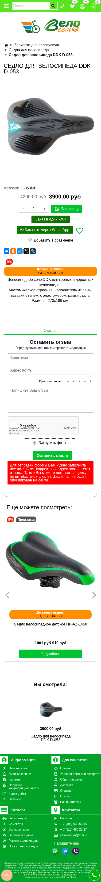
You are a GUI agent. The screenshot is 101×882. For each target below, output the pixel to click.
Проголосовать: (50, 381)
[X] (26, 251)
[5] (90, 381)
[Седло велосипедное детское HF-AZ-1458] (50, 560)
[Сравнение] (82, 5)
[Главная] (6, 45)
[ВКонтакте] (6, 251)
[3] (79, 381)
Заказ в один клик (50, 219)
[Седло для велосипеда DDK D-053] (50, 126)
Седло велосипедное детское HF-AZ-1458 (50, 624)
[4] (85, 381)
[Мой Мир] (20, 251)
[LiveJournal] (33, 251)
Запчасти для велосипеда (36, 45)
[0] (72, 5)
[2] (73, 381)
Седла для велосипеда (29, 50)
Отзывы (51, 331)
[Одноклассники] (13, 251)
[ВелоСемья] (50, 25)
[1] (68, 381)
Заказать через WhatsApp (46, 230)
